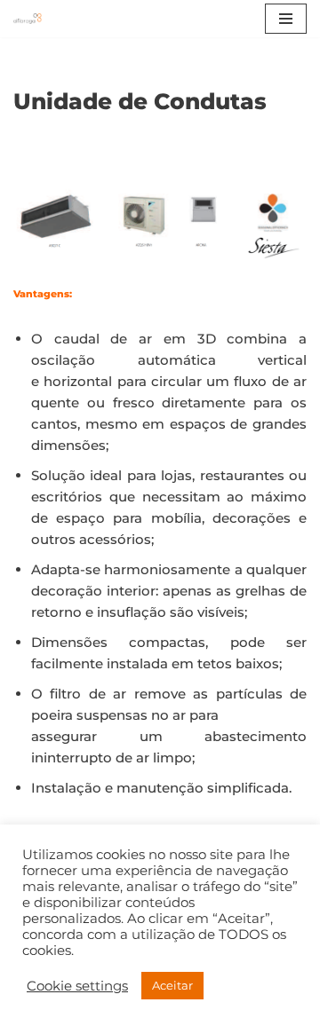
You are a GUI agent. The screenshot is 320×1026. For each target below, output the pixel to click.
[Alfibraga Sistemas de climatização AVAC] (32, 18)
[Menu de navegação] (286, 19)
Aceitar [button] (172, 985)
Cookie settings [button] (77, 986)
